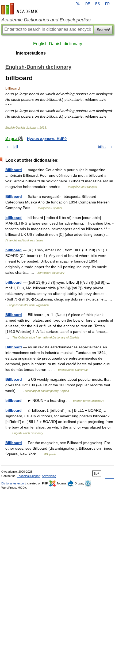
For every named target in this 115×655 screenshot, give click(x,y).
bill (15, 146)
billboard (13, 217)
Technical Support (28, 475)
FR (107, 4)
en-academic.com (20, 8)
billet (102, 146)
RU (77, 4)
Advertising (49, 475)
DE (87, 4)
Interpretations (31, 53)
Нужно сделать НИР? (47, 139)
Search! (103, 30)
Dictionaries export (13, 483)
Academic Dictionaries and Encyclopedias (46, 19)
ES (97, 4)
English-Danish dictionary (57, 43)
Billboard (13, 170)
